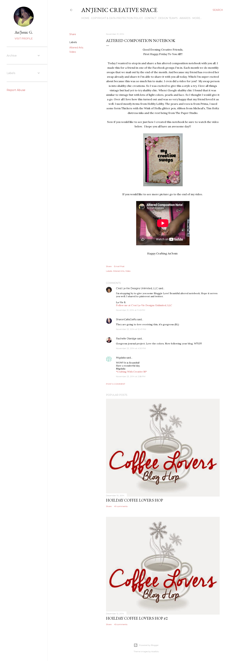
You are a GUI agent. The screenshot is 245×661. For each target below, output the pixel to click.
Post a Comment (115, 384)
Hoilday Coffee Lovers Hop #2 (137, 618)
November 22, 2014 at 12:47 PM (131, 329)
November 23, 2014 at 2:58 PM (130, 376)
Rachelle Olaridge (126, 338)
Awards (185, 18)
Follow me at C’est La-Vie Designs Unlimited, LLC (144, 305)
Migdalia (121, 357)
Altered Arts (76, 47)
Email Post (119, 266)
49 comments (121, 506)
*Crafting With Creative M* (131, 371)
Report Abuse (16, 90)
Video (72, 51)
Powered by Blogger (149, 645)
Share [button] (72, 34)
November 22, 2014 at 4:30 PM (131, 348)
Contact (150, 18)
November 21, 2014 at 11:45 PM (130, 310)
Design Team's (168, 18)
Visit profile (24, 38)
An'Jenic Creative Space (119, 10)
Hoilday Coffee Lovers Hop (134, 500)
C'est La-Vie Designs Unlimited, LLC (137, 288)
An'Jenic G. (24, 32)
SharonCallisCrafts (126, 319)
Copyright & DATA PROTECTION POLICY (117, 18)
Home (85, 18)
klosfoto (155, 651)
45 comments (120, 624)
